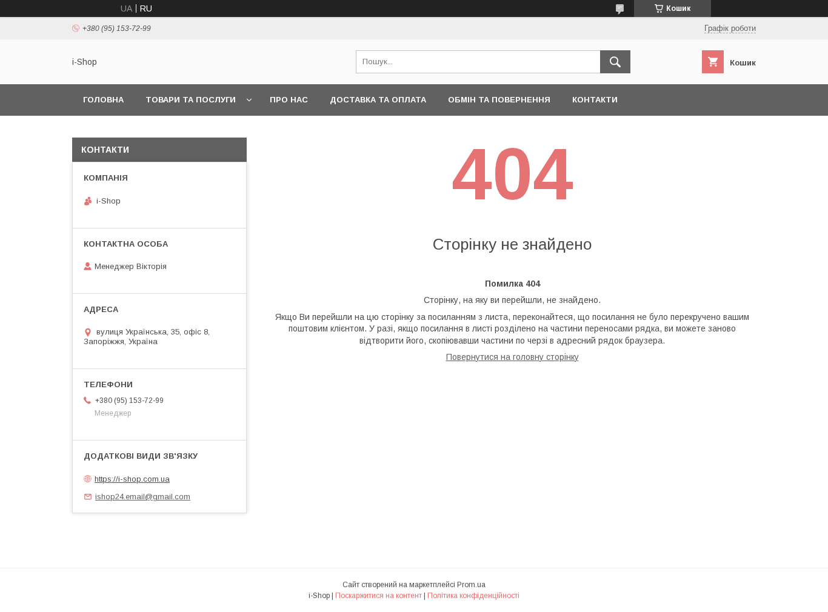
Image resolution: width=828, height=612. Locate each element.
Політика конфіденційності (473, 595)
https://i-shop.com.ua (132, 479)
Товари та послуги (190, 99)
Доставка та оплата (378, 99)
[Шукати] (615, 61)
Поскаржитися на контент (378, 595)
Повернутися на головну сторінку (512, 357)
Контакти (595, 99)
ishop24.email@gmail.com (142, 496)
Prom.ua (471, 584)
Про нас (289, 99)
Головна (103, 99)
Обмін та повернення (499, 99)
